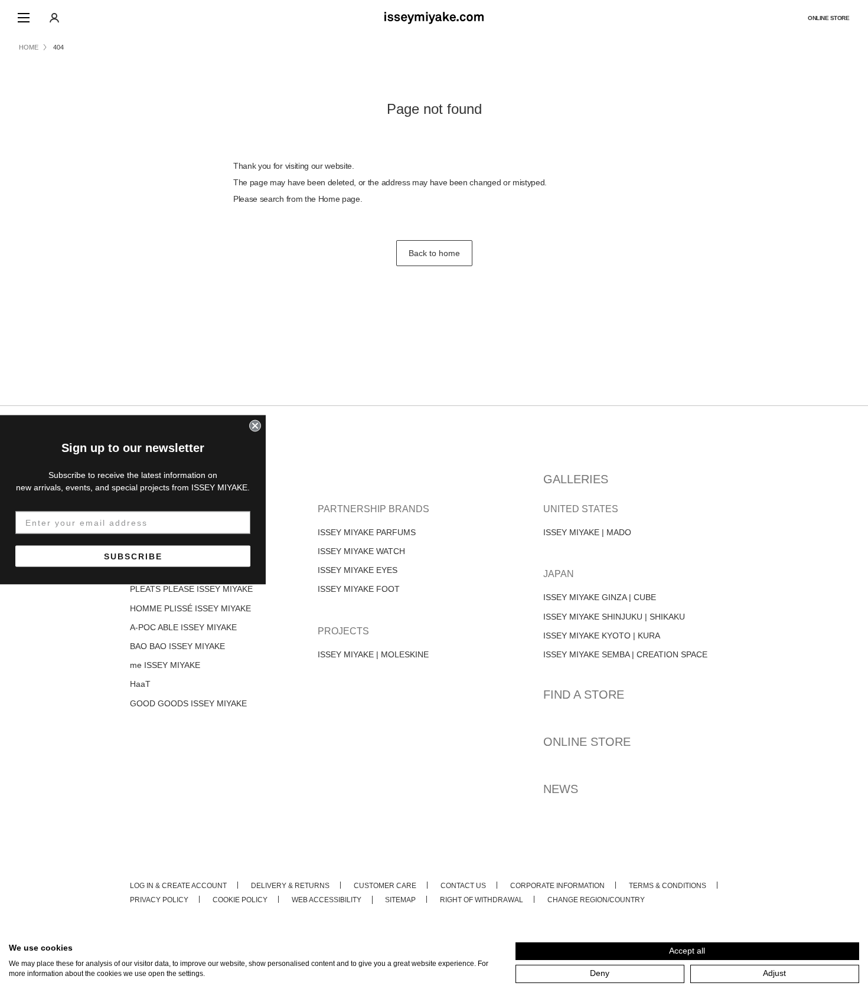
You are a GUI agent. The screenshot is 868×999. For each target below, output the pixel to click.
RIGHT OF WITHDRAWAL (481, 900)
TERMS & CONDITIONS (667, 886)
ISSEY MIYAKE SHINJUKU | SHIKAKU (614, 616)
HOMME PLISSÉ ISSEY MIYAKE (190, 608)
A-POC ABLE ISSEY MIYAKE (183, 627)
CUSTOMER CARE (385, 886)
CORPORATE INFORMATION (557, 886)
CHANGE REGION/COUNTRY (596, 900)
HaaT (140, 684)
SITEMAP (400, 900)
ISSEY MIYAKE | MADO (587, 532)
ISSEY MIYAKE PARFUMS (367, 532)
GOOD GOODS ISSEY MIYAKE (188, 703)
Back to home (434, 253)
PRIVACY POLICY (159, 900)
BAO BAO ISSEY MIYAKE (177, 646)
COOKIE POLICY (240, 900)
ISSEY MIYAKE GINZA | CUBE (599, 597)
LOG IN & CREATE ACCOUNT (178, 886)
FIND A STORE (583, 694)
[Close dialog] (255, 425)
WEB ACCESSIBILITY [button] (326, 900)
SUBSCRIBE (133, 556)
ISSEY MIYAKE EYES (357, 570)
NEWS (560, 788)
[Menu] (23, 18)
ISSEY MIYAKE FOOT (359, 589)
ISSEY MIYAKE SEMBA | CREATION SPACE (625, 654)
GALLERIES (575, 479)
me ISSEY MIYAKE (165, 665)
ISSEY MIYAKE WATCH (361, 551)
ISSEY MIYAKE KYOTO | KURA (601, 635)
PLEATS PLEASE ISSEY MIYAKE (191, 589)
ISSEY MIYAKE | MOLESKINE (373, 654)
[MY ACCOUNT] (54, 18)
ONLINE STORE (828, 18)
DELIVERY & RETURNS (290, 886)
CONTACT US (463, 886)
